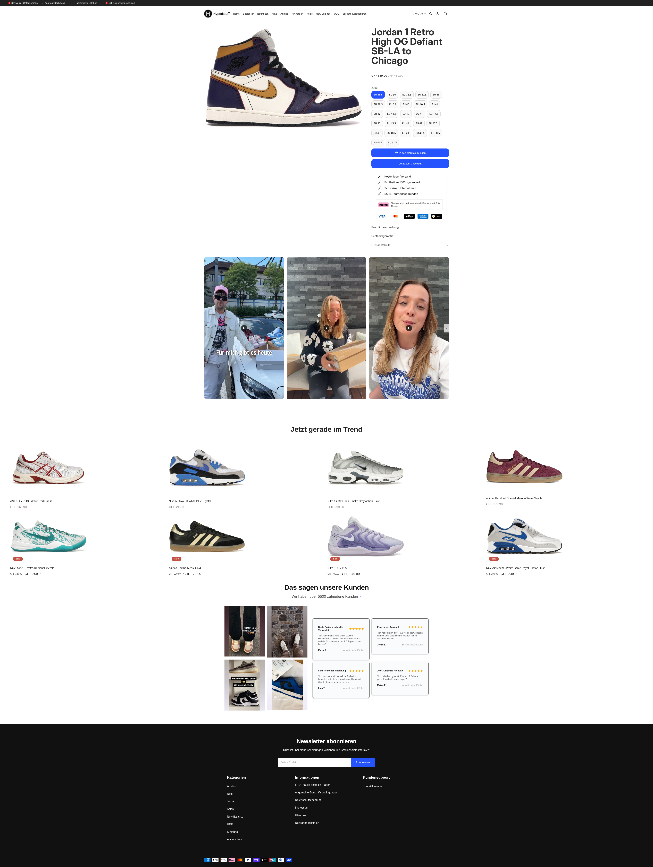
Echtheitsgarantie (382, 236)
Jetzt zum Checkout (410, 163)
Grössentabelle (380, 245)
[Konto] (437, 13)
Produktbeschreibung (385, 227)
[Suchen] (430, 13)
